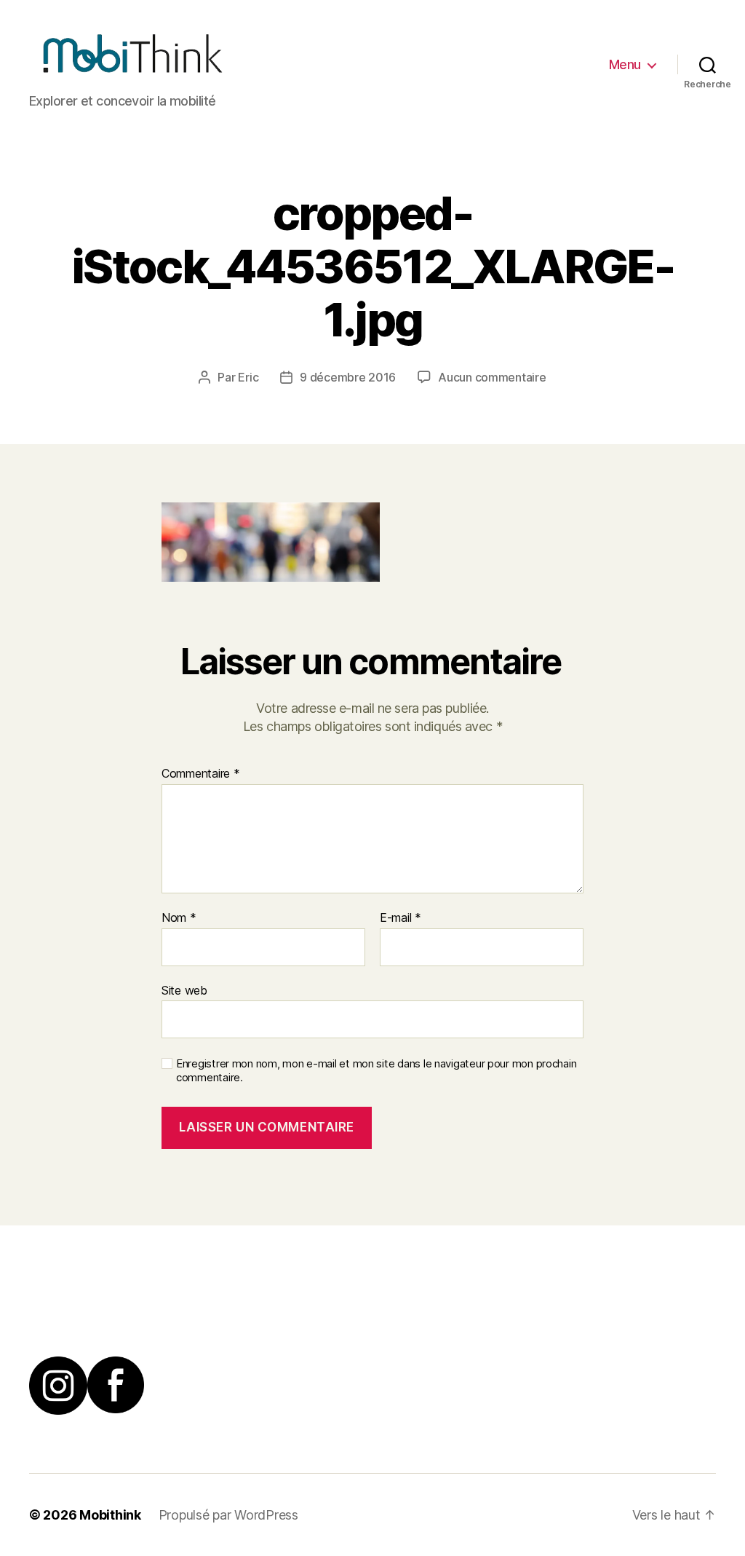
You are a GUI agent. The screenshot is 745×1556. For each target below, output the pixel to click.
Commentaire (201, 774)
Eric (248, 377)
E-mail (400, 918)
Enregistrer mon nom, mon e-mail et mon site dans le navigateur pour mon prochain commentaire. (376, 1070)
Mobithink (110, 1515)
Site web (184, 990)
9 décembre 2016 (348, 377)
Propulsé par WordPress (228, 1515)
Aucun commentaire (492, 377)
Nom (179, 918)
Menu (625, 64)
